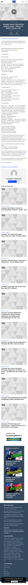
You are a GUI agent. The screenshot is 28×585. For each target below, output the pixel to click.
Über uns (6, 571)
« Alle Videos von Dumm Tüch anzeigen (9, 38)
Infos (15, 551)
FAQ (5, 569)
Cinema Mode (16, 34)
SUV (13, 559)
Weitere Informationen (19, 580)
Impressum (6, 574)
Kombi (5, 553)
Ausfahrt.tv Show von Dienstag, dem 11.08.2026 (13, 495)
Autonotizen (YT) (16, 541)
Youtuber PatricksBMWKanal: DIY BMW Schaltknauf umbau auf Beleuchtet (14, 398)
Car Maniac (9, 544)
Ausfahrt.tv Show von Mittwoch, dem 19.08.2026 (13, 463)
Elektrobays (13, 547)
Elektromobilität (16, 548)
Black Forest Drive (11, 542)
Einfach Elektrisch (17, 545)
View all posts (12, 181)
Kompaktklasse (10, 553)
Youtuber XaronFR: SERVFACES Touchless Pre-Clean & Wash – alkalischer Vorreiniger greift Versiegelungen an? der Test (11, 315)
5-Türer (5, 538)
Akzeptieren (14, 581)
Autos (5, 542)
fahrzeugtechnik (14, 550)
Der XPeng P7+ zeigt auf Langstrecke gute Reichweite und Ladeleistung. (13, 508)
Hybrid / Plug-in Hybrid (8, 551)
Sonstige (9, 559)
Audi (9, 538)
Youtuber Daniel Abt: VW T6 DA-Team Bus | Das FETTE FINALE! (13, 287)
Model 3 (19, 554)
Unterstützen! (7, 567)
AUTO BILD (21, 538)
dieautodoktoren (8, 545)
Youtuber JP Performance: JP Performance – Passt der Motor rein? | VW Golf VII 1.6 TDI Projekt (13, 425)
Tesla (16, 559)
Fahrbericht (6, 550)
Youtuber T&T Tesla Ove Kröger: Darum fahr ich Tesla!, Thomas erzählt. (13, 235)
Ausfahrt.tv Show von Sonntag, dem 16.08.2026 (13, 479)
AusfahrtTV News (14, 538)
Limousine (17, 553)
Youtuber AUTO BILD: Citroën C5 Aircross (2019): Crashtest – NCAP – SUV (14, 209)
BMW (5, 544)
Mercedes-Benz (7, 554)
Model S (5, 556)
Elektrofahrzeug (8, 548)
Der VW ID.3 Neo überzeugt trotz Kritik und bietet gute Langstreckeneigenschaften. (13, 520)
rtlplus (15, 557)
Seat (19, 557)
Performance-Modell (8, 557)
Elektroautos (7, 547)
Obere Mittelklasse (16, 556)
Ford (20, 550)
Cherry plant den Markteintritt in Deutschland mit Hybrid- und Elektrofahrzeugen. (13, 524)
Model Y (10, 556)
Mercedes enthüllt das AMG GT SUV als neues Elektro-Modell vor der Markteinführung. (14, 511)
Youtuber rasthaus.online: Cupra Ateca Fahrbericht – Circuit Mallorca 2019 (13, 261)
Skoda (5, 559)
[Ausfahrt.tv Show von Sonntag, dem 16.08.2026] (14, 471)
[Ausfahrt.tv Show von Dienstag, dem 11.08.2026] (14, 488)
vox (5, 560)
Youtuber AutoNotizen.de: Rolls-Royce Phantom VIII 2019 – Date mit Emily (13, 343)
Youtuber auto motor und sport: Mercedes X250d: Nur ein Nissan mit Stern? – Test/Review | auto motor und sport (13, 371)
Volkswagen (20, 559)
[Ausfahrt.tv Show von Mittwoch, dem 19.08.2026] (14, 455)
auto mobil (6, 539)
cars (14, 544)
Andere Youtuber (14, 22)
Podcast (5, 565)
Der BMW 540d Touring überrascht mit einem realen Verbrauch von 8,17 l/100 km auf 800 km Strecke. (14, 516)
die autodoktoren (19, 544)
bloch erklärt (19, 542)
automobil (12, 539)
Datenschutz (6, 573)
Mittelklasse (14, 554)
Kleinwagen (20, 551)
